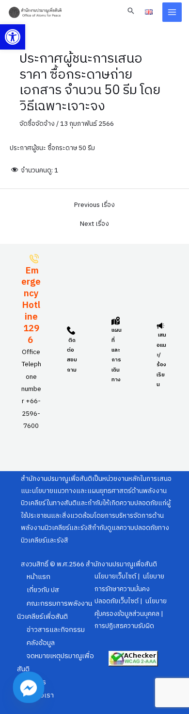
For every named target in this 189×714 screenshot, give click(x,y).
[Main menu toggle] (172, 12)
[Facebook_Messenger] (28, 687)
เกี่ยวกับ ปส (43, 590)
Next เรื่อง (94, 224)
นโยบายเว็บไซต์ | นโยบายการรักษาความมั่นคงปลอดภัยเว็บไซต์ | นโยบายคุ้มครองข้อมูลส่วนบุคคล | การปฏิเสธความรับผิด (130, 601)
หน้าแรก (38, 577)
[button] (12, 37)
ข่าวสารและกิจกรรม (56, 630)
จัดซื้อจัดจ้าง (37, 124)
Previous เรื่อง (94, 205)
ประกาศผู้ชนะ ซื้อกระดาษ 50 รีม (52, 148)
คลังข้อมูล (41, 643)
